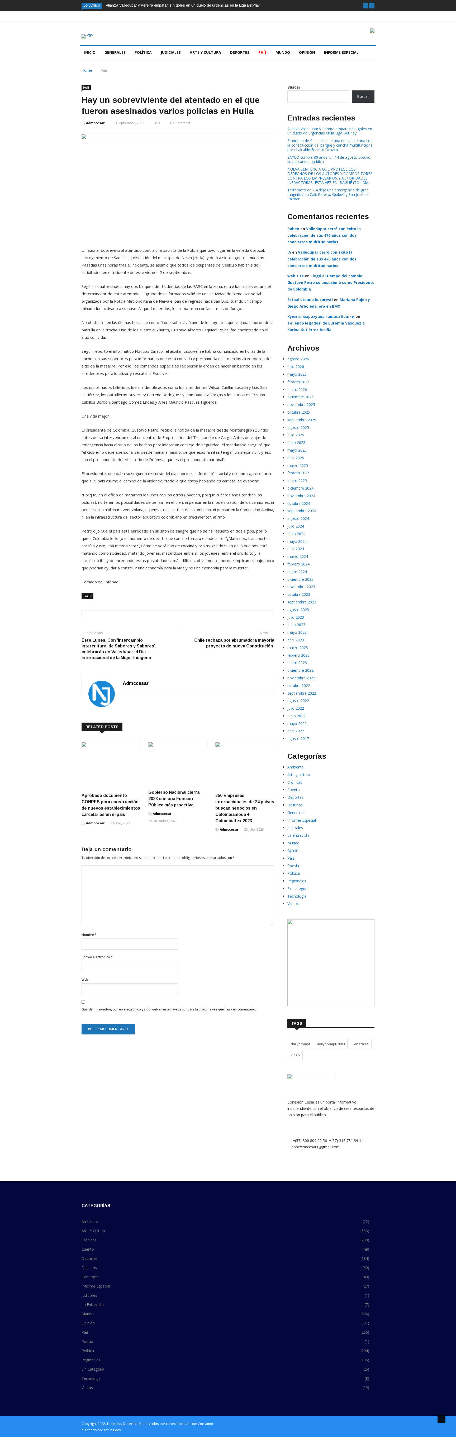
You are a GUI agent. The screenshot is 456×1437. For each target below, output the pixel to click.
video (295, 1055)
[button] (365, 5)
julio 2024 (295, 526)
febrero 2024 (298, 564)
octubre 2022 (298, 685)
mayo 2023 (297, 632)
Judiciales (171, 52)
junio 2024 (296, 533)
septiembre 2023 (301, 601)
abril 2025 (295, 457)
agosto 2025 (298, 427)
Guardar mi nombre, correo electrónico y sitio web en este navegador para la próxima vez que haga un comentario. (169, 1009)
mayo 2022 (297, 723)
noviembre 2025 (301, 404)
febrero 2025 (298, 472)
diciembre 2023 (300, 579)
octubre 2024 (298, 503)
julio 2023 (295, 617)
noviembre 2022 (301, 677)
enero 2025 (297, 480)
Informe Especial (341, 52)
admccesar (95, 123)
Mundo (283, 52)
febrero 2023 (298, 655)
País (262, 52)
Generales (115, 52)
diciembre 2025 (300, 396)
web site (295, 275)
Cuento (293, 789)
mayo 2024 (297, 541)
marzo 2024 (297, 556)
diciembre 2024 (300, 488)
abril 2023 (295, 639)
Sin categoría (298, 888)
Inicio (90, 52)
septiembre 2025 (301, 419)
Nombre (89, 934)
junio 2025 (296, 442)
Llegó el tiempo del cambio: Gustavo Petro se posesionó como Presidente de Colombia (330, 282)
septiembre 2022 (301, 693)
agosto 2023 (298, 609)
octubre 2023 (298, 594)
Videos (293, 903)
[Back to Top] (441, 1419)
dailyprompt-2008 (331, 1044)
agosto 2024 (298, 518)
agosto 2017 (298, 738)
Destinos (295, 804)
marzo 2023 (297, 647)
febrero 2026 (298, 381)
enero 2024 (297, 571)
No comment (180, 123)
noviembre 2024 (301, 495)
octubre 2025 (298, 412)
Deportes (239, 52)
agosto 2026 (298, 358)
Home (87, 70)
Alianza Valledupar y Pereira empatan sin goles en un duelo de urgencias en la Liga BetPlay (183, 5)
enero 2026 (297, 389)
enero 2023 (297, 662)
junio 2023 (296, 624)
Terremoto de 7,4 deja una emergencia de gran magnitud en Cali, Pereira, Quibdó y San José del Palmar (328, 194)
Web (85, 979)
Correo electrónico (97, 957)
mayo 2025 (297, 450)
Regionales (296, 880)
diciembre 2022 (300, 670)
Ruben (293, 228)
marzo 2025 (297, 465)
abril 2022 (295, 730)
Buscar (293, 87)
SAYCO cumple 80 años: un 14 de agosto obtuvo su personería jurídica (328, 159)
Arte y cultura (205, 52)
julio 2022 (295, 708)
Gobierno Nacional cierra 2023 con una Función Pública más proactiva (174, 798)
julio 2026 (295, 366)
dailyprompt (300, 1044)
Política (143, 52)
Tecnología (296, 896)
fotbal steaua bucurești (310, 299)
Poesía (293, 865)
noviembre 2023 (301, 586)
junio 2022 (296, 715)
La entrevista (298, 835)
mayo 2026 (297, 374)
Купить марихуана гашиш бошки (320, 316)
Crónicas (294, 782)
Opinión (307, 52)
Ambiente (295, 767)
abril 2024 (295, 548)
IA (289, 252)
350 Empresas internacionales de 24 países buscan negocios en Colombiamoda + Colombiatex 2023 (244, 808)
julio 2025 (295, 434)
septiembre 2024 (301, 510)
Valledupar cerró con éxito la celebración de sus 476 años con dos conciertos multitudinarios (324, 235)
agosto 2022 (298, 700)
